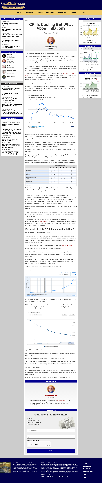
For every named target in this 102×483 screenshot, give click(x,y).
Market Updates (61, 12)
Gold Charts (86, 469)
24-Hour (90, 42)
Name (28, 428)
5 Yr (99, 21)
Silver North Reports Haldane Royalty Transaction (11, 99)
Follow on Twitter (88, 471)
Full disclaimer (68, 472)
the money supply (67, 245)
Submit (51, 450)
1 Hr (85, 21)
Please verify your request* (33, 440)
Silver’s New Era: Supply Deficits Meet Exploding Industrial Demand (12, 105)
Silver (85, 474)
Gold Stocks (50, 12)
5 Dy (88, 21)
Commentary (87, 466)
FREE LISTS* (29, 418)
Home (19, 12)
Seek (83, 12)
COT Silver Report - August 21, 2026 (11, 94)
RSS (84, 477)
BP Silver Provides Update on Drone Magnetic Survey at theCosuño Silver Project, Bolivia (12, 112)
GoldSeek (10, 55)
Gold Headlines (6, 121)
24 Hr (81, 21)
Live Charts (90, 40)
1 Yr (95, 21)
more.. (95, 42)
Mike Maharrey (11, 60)
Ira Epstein (10, 66)
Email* (28, 434)
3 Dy (92, 21)
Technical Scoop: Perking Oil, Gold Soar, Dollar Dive (11, 88)
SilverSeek (73, 12)
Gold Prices (39, 12)
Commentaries (28, 12)
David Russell (11, 70)
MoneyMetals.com (61, 400)
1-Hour (85, 42)
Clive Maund (11, 76)
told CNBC (43, 221)
